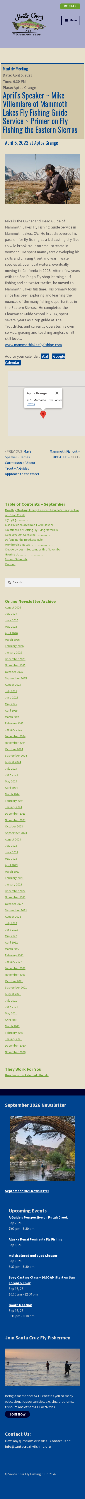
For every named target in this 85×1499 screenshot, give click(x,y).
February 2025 (14, 723)
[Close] (57, 393)
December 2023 (15, 813)
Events (31, 404)
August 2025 (13, 685)
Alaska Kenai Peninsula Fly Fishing (36, 1239)
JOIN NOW (17, 1414)
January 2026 (13, 652)
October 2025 (14, 672)
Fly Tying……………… (19, 520)
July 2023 (11, 846)
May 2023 (11, 859)
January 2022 (13, 962)
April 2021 (11, 1020)
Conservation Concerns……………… (29, 535)
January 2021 (13, 1039)
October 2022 (14, 904)
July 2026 (11, 614)
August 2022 (13, 917)
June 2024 (11, 775)
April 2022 (11, 942)
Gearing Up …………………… (24, 554)
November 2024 (15, 743)
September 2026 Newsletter (27, 1191)
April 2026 (11, 633)
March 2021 (12, 1026)
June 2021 (11, 1007)
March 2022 (12, 949)
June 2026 (11, 620)
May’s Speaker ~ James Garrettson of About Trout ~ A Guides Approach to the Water (22, 462)
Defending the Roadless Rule (24, 540)
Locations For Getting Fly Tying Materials (31, 530)
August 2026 (13, 607)
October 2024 (14, 749)
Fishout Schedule (16, 559)
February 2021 (14, 1033)
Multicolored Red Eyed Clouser (33, 1255)
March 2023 (12, 872)
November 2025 (15, 665)
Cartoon (10, 564)
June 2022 (11, 930)
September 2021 (16, 987)
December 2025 (15, 659)
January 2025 (13, 730)
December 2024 (15, 736)
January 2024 (13, 807)
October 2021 (14, 981)
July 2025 (11, 691)
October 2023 (14, 826)
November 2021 (15, 975)
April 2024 (11, 788)
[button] (43, 415)
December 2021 (15, 968)
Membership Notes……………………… (30, 545)
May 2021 (11, 1013)
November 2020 (15, 1052)
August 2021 (13, 994)
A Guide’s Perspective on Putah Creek (38, 1217)
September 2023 (16, 833)
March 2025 (12, 717)
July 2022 (11, 923)
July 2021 (11, 1000)
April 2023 (11, 865)
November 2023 (15, 820)
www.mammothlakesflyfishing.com (33, 344)
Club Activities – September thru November (33, 549)
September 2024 (16, 755)
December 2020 (15, 1045)
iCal (45, 356)
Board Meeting (20, 1305)
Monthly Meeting (15, 68)
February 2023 (14, 878)
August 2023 (13, 839)
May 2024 (11, 781)
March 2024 (12, 794)
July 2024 (11, 768)
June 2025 (11, 697)
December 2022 (15, 891)
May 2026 (11, 627)
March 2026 (12, 640)
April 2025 (11, 710)
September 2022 (16, 910)
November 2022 (15, 897)
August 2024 (13, 762)
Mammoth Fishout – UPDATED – (64, 454)
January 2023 (13, 884)
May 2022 (11, 936)
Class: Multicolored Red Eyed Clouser (29, 525)
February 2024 (14, 801)
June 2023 (11, 852)
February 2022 (14, 955)
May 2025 (11, 704)
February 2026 (14, 646)
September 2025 (16, 678)
